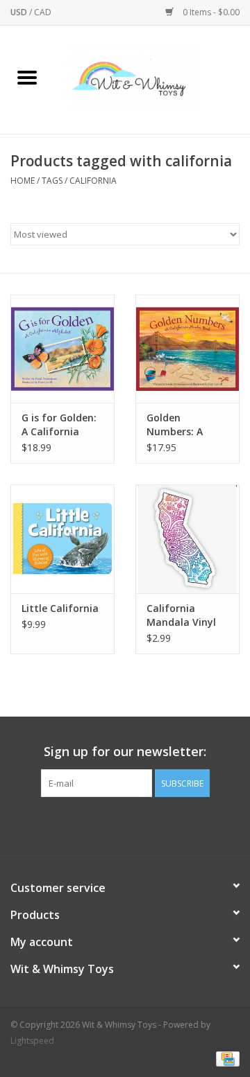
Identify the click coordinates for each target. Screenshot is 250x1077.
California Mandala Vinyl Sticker (181, 615)
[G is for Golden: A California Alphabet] (62, 349)
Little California (60, 608)
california (93, 180)
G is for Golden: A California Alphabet (59, 425)
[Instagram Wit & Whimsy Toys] (137, 825)
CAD (42, 12)
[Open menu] (27, 77)
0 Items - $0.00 (210, 12)
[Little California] (62, 538)
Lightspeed (32, 1041)
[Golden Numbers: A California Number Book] (187, 349)
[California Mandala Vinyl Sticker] (187, 538)
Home (22, 180)
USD (19, 12)
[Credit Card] (225, 1058)
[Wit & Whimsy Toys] (152, 78)
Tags (52, 180)
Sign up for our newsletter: (125, 751)
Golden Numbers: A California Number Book (180, 425)
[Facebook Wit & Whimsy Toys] (112, 825)
